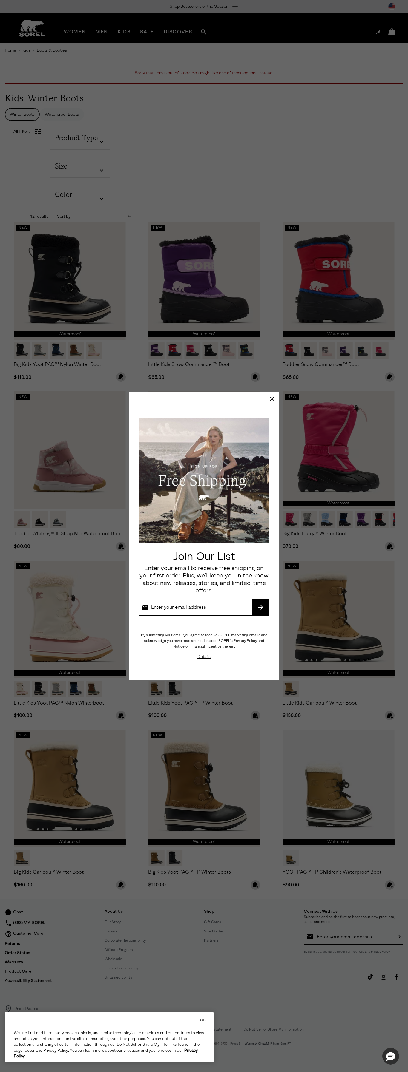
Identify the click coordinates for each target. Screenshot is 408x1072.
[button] (390, 1056)
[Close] (272, 398)
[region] (109, 1037)
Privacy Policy (245, 640)
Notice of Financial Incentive (197, 646)
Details (204, 656)
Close (204, 1020)
